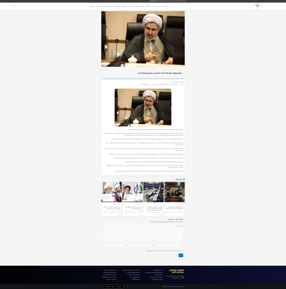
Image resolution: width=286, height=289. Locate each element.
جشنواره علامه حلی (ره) (134, 275)
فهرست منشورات (100, 6)
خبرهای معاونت (172, 212)
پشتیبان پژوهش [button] (108, 6)
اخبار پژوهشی (140, 210)
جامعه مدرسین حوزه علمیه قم (108, 277)
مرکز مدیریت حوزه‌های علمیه (109, 275)
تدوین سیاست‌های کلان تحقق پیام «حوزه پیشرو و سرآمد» (133, 207)
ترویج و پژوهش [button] (116, 6)
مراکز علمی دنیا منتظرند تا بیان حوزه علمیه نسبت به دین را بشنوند (112, 207)
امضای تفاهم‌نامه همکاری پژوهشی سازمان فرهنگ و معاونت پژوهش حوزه (174, 207)
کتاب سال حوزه (158, 275)
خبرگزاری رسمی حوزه (111, 279)
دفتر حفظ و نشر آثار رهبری (109, 270)
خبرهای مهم (167, 212)
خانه (182, 84)
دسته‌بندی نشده (172, 82)
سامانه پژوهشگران (158, 270)
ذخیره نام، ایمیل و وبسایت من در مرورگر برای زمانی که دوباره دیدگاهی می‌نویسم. (163, 251)
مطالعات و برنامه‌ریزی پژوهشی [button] (138, 6)
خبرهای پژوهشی (179, 212)
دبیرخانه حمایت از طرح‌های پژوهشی (131, 270)
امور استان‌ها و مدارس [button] (156, 6)
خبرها (160, 212)
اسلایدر (183, 212)
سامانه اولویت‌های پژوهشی (133, 272)
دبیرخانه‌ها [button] (148, 6)
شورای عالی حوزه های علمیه (109, 272)
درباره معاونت (92, 6)
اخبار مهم (130, 210)
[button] (14, 6)
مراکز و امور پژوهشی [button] (126, 6)
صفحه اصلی (165, 6)
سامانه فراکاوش (135, 279)
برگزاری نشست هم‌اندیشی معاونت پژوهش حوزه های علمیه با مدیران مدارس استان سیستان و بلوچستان (154, 208)
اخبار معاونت (135, 210)
